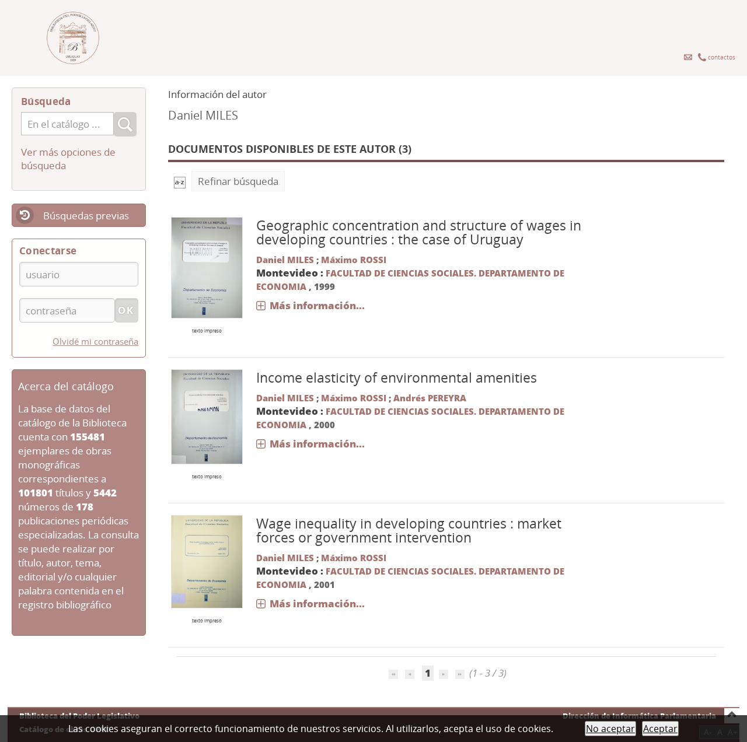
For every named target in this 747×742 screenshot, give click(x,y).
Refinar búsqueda (238, 181)
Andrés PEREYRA (429, 398)
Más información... (317, 305)
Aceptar (660, 728)
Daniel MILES (285, 259)
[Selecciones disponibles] (180, 181)
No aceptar (610, 728)
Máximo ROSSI (353, 259)
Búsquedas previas (86, 215)
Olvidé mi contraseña (95, 341)
